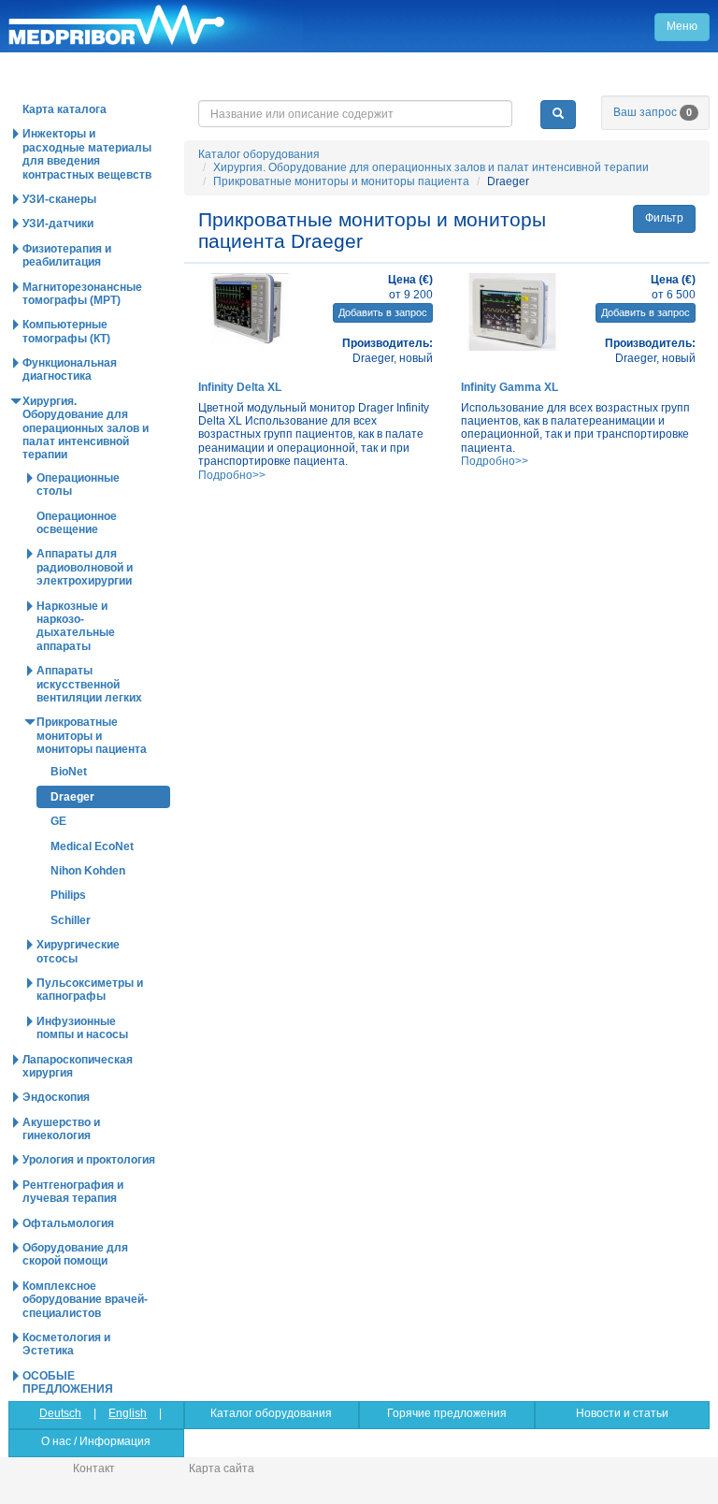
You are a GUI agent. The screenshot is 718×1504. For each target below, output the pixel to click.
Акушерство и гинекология (61, 1129)
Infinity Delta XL (239, 387)
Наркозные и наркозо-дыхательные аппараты (75, 626)
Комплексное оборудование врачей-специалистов (85, 1300)
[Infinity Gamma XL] (513, 312)
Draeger (72, 796)
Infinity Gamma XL (509, 387)
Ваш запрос (652, 112)
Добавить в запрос (382, 312)
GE (58, 821)
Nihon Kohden (87, 870)
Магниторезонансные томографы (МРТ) (82, 294)
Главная (155, 26)
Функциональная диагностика (69, 369)
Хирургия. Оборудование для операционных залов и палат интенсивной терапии (431, 167)
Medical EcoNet (92, 846)
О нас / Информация (96, 1441)
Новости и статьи (622, 1413)
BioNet (68, 771)
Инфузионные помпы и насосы (82, 1028)
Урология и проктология (88, 1159)
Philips (68, 895)
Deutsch (60, 1413)
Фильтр (664, 217)
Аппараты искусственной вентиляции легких (89, 684)
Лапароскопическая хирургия (77, 1066)
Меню (682, 26)
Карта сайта (221, 1468)
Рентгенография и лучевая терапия (72, 1192)
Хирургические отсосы (78, 951)
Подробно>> (232, 475)
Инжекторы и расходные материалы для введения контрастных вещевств (86, 154)
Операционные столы (78, 484)
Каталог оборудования (259, 154)
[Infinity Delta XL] (250, 312)
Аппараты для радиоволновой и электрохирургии (84, 567)
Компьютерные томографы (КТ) (66, 331)
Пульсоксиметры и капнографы (89, 989)
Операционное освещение (76, 523)
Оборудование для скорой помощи (75, 1254)
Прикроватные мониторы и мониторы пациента (341, 181)
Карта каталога (64, 109)
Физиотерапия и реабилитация (66, 255)
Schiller (70, 920)
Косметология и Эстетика (66, 1344)
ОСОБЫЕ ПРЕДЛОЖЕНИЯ (67, 1382)
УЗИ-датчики (57, 223)
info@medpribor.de (601, 84)
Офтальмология (68, 1223)
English (127, 1413)
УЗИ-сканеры (59, 199)
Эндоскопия (56, 1097)
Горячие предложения (447, 1413)
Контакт (94, 1468)
